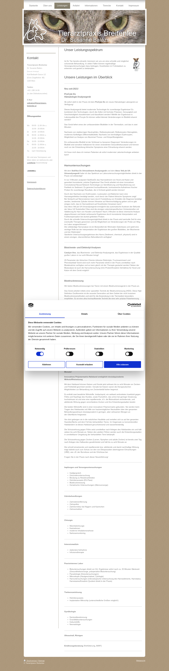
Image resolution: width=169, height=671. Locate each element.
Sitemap (41, 661)
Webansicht (140, 661)
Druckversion (31, 661)
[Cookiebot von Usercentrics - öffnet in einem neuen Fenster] (129, 305)
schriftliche (31, 163)
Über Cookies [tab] (124, 314)
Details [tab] (84, 314)
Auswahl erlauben (84, 364)
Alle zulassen (122, 364)
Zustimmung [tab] (45, 314)
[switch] (69, 354)
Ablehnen (46, 364)
